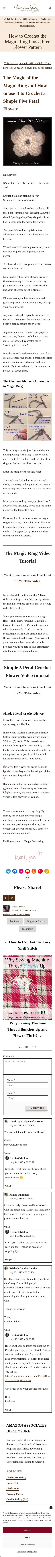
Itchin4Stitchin (19, 907)
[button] (51, 1508)
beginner (15, 921)
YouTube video (29, 581)
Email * (11, 1093)
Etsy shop (33, 217)
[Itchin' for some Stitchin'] (27, 8)
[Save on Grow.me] (18, 898)
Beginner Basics (36, 921)
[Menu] (4, 8)
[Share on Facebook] (6, 898)
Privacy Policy (32, 1552)
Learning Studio (23, 914)
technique (27, 928)
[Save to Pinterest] (12, 898)
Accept (27, 1530)
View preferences (27, 1545)
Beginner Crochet (10, 914)
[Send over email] (5, 784)
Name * (11, 1080)
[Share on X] (5, 772)
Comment (8, 1056)
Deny (27, 1537)
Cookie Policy (21, 1552)
